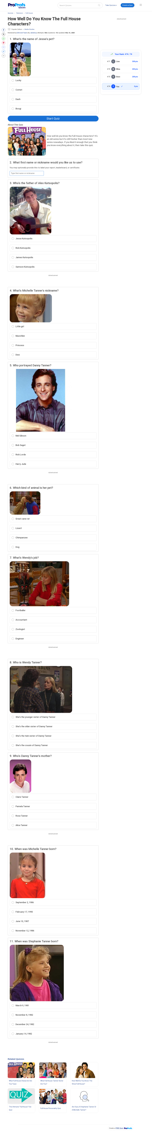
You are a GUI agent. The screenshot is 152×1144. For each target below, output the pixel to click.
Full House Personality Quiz (50, 1108)
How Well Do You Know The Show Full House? (82, 1082)
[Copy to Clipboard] (4, 51)
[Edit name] (121, 86)
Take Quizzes (110, 5)
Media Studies (29, 29)
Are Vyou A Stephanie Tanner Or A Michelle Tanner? (84, 1108)
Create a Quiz (127, 5)
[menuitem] (111, 5)
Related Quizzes (16, 1059)
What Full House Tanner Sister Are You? (51, 1082)
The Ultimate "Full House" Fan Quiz (20, 1108)
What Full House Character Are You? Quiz (20, 1082)
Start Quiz (53, 118)
